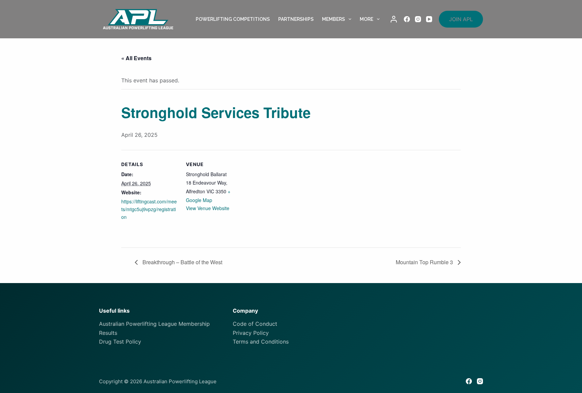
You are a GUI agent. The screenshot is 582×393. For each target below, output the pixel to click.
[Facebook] (407, 19)
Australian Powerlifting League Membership (154, 323)
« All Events (136, 58)
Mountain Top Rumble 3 (425, 262)
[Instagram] (418, 19)
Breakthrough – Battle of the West (181, 262)
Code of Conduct (255, 323)
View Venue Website (207, 208)
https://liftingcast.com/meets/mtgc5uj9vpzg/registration (149, 209)
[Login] (393, 19)
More (366, 19)
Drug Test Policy (120, 341)
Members (333, 19)
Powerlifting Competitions (233, 19)
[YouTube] (429, 19)
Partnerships (296, 19)
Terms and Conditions (261, 341)
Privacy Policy (251, 332)
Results (108, 332)
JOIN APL (461, 19)
